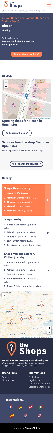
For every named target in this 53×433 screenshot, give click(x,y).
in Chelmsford (17, 197)
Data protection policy (39, 383)
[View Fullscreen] (4, 295)
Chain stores (8, 380)
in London (15, 202)
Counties (6, 377)
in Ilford (14, 193)
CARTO (49, 337)
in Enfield (15, 210)
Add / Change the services (25, 164)
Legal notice (34, 380)
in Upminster (22, 224)
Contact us (34, 377)
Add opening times (15, 133)
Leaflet (35, 118)
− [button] (6, 86)
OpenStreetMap (45, 118)
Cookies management (39, 387)
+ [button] (6, 82)
